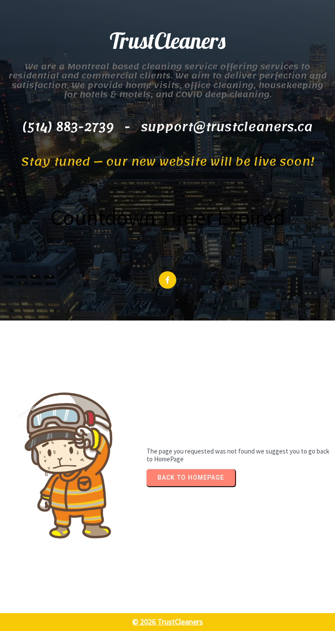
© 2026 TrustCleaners (167, 622)
